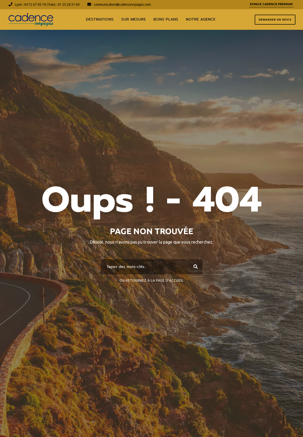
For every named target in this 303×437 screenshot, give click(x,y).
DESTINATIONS (100, 19)
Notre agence (200, 19)
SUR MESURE (133, 19)
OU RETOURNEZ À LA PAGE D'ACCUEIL (151, 280)
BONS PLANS (165, 19)
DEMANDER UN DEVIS (275, 19)
